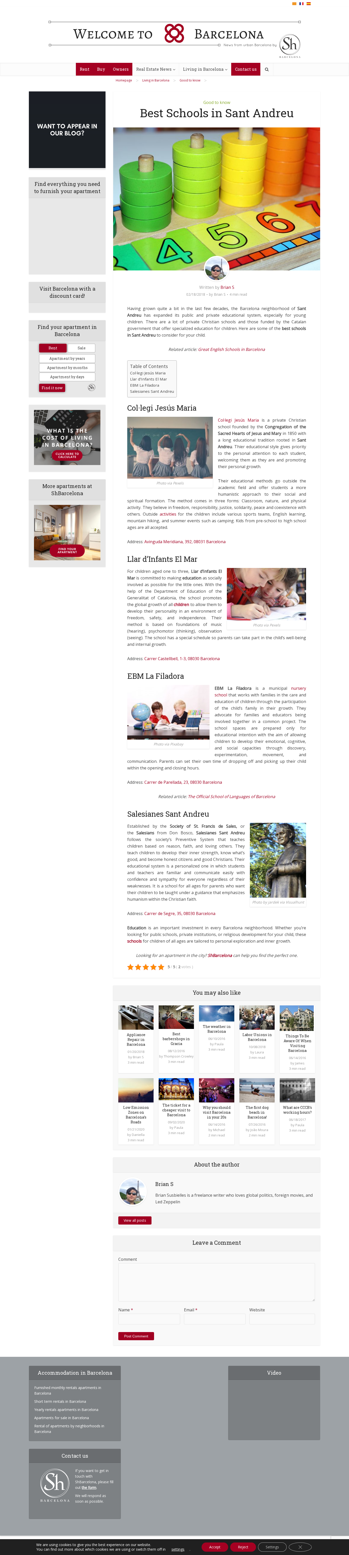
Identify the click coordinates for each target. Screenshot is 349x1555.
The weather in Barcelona (217, 1029)
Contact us (246, 69)
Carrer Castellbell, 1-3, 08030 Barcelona (182, 658)
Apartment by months (67, 367)
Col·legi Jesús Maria (148, 372)
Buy (101, 69)
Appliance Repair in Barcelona (136, 1039)
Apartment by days (67, 376)
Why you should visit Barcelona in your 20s (217, 1112)
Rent (84, 69)
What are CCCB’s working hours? (297, 1110)
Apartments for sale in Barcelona (61, 1417)
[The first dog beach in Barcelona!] (257, 1090)
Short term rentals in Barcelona (60, 1401)
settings (177, 1549)
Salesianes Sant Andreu (152, 391)
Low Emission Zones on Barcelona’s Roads (136, 1114)
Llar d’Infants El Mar (148, 379)
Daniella (138, 1134)
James (300, 1063)
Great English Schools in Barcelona (231, 349)
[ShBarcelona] (174, 35)
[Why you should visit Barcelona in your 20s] (216, 1090)
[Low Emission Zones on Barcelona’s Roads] (136, 1090)
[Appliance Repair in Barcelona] (136, 1017)
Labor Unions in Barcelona (257, 1037)
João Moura (259, 1129)
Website (257, 1310)
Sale (82, 348)
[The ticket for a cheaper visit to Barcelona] (176, 1088)
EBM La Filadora (144, 385)
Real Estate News (153, 69)
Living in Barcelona (203, 69)
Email (190, 1310)
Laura (259, 1052)
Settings (272, 1547)
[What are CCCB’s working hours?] (297, 1090)
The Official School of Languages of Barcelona (231, 796)
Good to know (216, 102)
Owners (121, 69)
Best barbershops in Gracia (176, 1038)
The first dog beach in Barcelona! (257, 1112)
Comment (127, 1259)
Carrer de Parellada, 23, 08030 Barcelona (183, 782)
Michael (219, 1129)
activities (168, 514)
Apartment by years (67, 358)
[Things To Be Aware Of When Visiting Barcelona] (297, 1017)
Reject (243, 1547)
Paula (219, 1044)
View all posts (135, 1220)
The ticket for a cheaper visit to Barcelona (176, 1110)
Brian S (227, 287)
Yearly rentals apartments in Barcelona (66, 1409)
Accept (214, 1547)
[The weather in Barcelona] (216, 1013)
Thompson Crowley (179, 1056)
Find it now (52, 387)
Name (125, 1310)
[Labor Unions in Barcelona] (257, 1017)
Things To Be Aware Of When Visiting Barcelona (297, 1043)
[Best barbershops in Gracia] (176, 1016)
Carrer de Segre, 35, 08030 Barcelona (179, 913)
